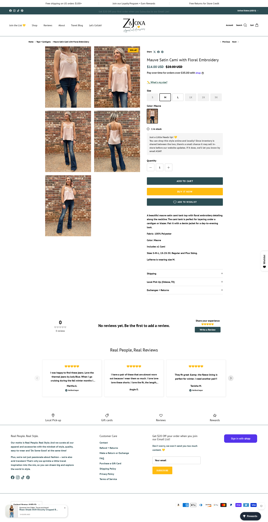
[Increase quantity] (168, 167)
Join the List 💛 (17, 25)
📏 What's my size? (157, 82)
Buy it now (184, 191)
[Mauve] (152, 116)
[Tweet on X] (154, 52)
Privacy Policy (107, 473)
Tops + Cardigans (43, 41)
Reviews (48, 25)
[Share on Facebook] (158, 52)
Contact (104, 442)
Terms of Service (108, 479)
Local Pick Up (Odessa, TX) (161, 281)
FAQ (102, 458)
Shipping (151, 273)
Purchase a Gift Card (110, 463)
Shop (34, 25)
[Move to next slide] (230, 378)
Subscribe (145, 10)
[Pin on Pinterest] (162, 52)
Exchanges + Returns (158, 290)
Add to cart (185, 181)
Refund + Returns (109, 447)
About (61, 25)
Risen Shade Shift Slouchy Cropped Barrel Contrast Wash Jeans (38, 509)
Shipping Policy (108, 468)
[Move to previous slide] (37, 378)
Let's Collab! (95, 25)
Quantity (151, 160)
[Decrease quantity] (150, 167)
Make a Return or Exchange (114, 453)
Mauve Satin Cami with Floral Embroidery (71, 41)
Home (31, 41)
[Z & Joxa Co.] (134, 25)
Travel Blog (77, 25)
